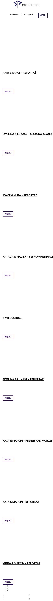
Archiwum (14, 14)
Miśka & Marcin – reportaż (21, 563)
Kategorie (28, 14)
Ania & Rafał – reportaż (19, 72)
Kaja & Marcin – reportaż (21, 501)
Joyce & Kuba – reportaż (20, 195)
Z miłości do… (12, 317)
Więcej (8, 91)
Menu (43, 15)
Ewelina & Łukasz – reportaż (23, 379)
